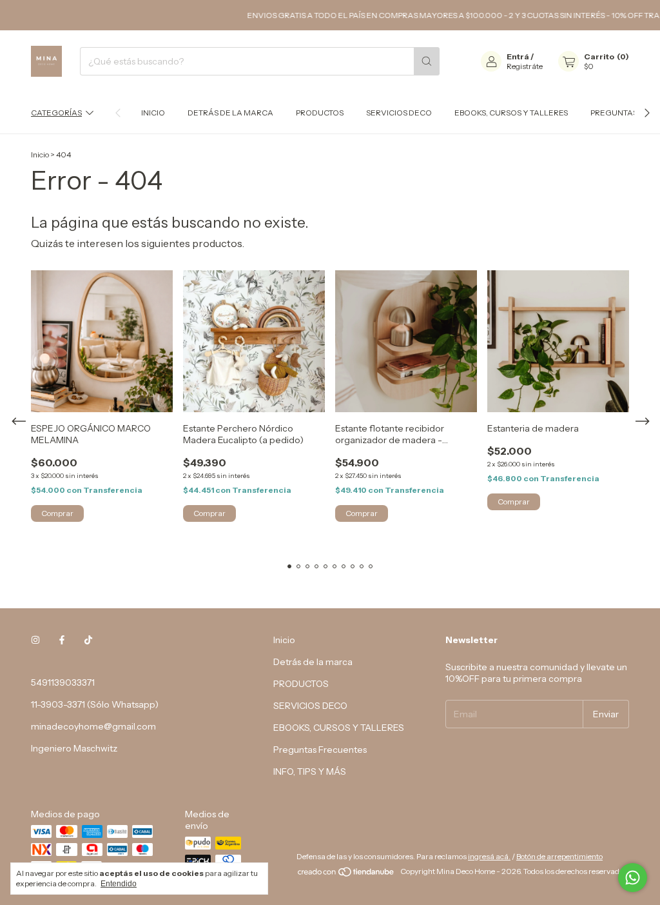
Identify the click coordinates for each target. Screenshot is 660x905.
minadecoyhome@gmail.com (93, 726)
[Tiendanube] (346, 874)
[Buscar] (427, 61)
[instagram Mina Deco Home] (35, 640)
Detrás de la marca (230, 112)
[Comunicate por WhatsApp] (632, 877)
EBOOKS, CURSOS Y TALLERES (511, 112)
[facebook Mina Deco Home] (61, 640)
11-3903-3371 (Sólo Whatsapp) (95, 704)
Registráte (525, 66)
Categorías (56, 112)
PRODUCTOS (320, 112)
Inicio (153, 112)
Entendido (119, 883)
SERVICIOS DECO (399, 112)
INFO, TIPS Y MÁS (309, 771)
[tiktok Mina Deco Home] (88, 640)
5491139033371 (63, 682)
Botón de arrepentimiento (559, 856)
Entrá (518, 56)
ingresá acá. (489, 856)
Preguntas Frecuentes (320, 749)
